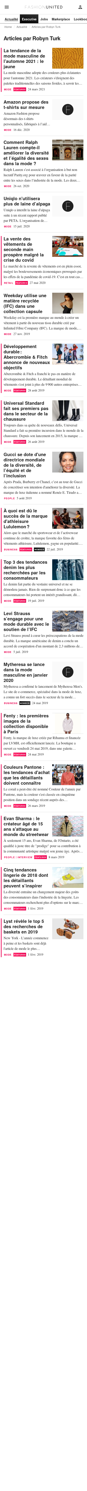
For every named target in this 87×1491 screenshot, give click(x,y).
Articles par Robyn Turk (46, 26)
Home (8, 26)
